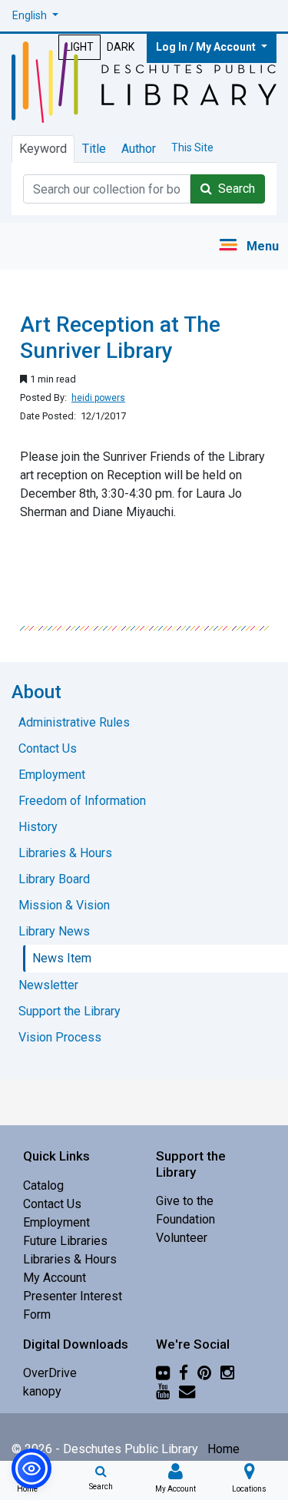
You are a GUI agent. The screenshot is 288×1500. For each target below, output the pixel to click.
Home (223, 1449)
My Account (54, 1277)
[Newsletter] (187, 1391)
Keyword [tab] (43, 148)
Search (233, 188)
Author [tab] (138, 148)
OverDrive (50, 1373)
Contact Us (52, 1204)
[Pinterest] (204, 1373)
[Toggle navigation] (248, 246)
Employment (56, 1222)
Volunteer (181, 1237)
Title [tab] (94, 148)
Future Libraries (65, 1240)
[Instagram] (227, 1373)
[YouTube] (163, 1391)
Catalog (43, 1185)
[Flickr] (163, 1373)
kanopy (42, 1391)
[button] (35, 15)
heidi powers (98, 397)
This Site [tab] (192, 147)
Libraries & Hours (70, 1259)
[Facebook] (183, 1373)
